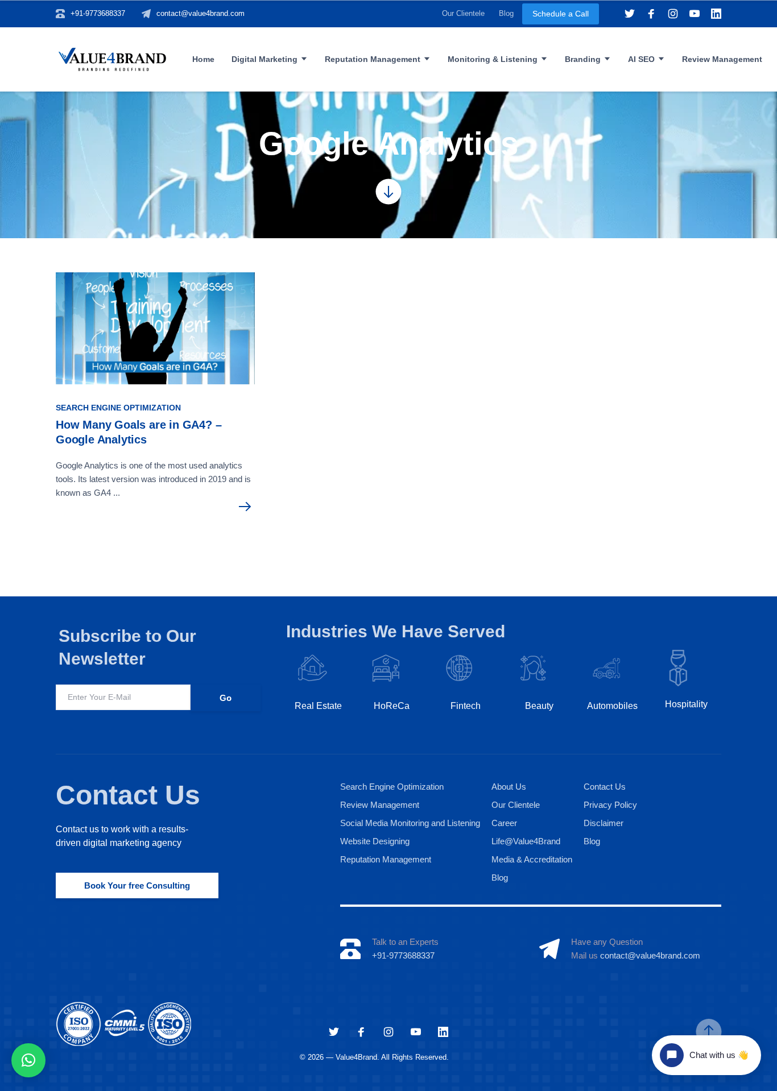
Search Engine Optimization (118, 407)
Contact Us (128, 795)
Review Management (722, 59)
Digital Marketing (264, 59)
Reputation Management (372, 59)
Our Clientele (463, 13)
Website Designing (375, 841)
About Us (508, 786)
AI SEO (641, 59)
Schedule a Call (560, 13)
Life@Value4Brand (525, 841)
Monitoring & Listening (493, 59)
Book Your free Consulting (137, 885)
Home (203, 59)
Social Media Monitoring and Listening (410, 823)
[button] (28, 1060)
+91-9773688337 (98, 13)
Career (504, 823)
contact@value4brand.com (200, 13)
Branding (583, 59)
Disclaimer (603, 823)
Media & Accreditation (531, 859)
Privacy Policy (610, 805)
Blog (506, 13)
